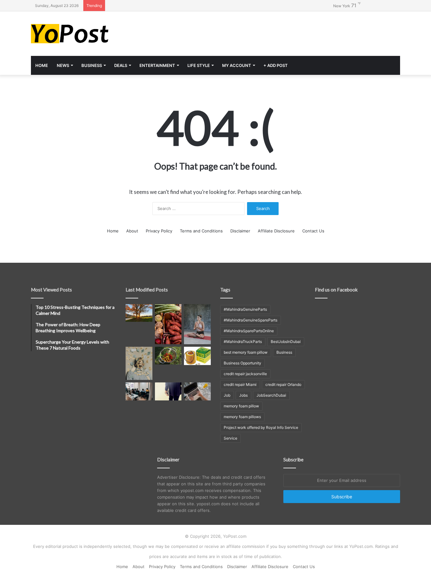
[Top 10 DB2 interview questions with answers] (139, 391)
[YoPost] (89, 33)
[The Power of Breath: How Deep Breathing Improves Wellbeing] (197, 324)
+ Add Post (275, 65)
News (63, 65)
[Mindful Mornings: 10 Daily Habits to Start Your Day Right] (139, 313)
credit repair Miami (240, 384)
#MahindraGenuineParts (245, 309)
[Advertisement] (278, 32)
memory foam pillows (242, 416)
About (132, 230)
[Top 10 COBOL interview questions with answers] (168, 391)
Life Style (198, 65)
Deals (120, 65)
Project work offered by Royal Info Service (261, 427)
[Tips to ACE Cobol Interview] (197, 391)
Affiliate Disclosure (276, 230)
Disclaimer (240, 230)
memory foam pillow (241, 406)
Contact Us (313, 230)
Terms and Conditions (201, 230)
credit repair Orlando (283, 384)
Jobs (243, 395)
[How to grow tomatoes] (168, 355)
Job (227, 395)
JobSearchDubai (271, 395)
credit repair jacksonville (245, 373)
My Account (236, 65)
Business (91, 65)
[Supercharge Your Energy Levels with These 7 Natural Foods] (168, 324)
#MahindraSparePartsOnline (249, 330)
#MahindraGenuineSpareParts (250, 320)
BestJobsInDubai (286, 341)
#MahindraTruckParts (243, 341)
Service (230, 438)
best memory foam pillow (246, 352)
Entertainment (157, 65)
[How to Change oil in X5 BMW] (197, 356)
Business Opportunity (242, 363)
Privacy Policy (159, 230)
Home (41, 65)
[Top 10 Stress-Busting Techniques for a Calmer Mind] (139, 363)
